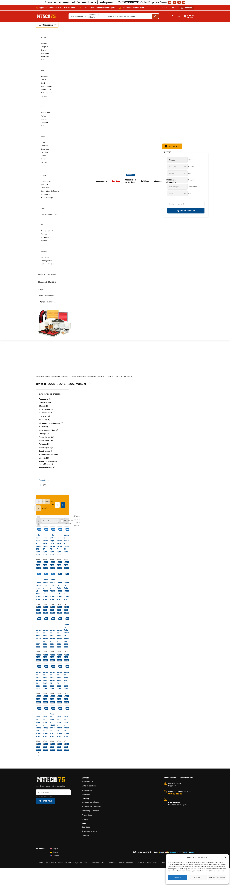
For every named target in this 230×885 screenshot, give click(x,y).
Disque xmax (45, 257)
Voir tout (44, 60)
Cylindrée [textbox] (191, 180)
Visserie (44, 458)
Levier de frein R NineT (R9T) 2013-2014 (45, 680)
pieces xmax (46, 441)
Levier (43, 142)
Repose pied (45, 113)
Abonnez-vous (45, 801)
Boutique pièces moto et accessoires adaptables (88, 376)
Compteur (44, 159)
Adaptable (42, 480)
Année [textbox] (190, 173)
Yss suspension (47, 467)
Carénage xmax (46, 261)
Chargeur (44, 47)
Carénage (45, 402)
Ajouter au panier (38, 565)
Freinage (44, 416)
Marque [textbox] (190, 160)
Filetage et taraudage (49, 214)
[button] (225, 857)
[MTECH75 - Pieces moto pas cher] (46, 16)
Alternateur (45, 56)
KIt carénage (45, 194)
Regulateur (45, 53)
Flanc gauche (46, 181)
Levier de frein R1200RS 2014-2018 (59, 680)
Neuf (41, 485)
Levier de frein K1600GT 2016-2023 (66, 591)
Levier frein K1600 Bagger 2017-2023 (38, 638)
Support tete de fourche (50, 191)
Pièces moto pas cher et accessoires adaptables (52, 376)
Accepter (177, 878)
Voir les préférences (217, 878)
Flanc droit (45, 184)
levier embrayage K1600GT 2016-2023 (45, 546)
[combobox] (190, 160)
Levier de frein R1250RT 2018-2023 (45, 638)
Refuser (197, 878)
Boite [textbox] (189, 193)
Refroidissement (47, 231)
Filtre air (44, 234)
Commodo (44, 146)
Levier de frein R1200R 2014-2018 (66, 680)
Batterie (44, 43)
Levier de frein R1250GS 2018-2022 (38, 680)
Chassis (44, 406)
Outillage (44, 434)
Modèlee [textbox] (191, 166)
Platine (43, 116)
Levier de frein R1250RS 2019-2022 (52, 638)
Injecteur (44, 241)
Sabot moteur (46, 451)
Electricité (45, 413)
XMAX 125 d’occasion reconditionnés (48, 462)
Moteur (43, 427)
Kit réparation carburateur (51, 423)
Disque (43, 80)
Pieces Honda (46, 437)
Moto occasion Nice (48, 430)
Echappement (46, 237)
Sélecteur (44, 123)
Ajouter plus (167, 152)
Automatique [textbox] (192, 187)
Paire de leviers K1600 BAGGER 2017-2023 (52, 725)
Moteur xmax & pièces (49, 264)
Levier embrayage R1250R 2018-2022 (59, 546)
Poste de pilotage (48, 447)
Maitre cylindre (46, 86)
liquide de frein (46, 89)
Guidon (43, 156)
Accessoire (45, 399)
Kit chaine (44, 420)
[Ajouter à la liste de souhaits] (37, 530)
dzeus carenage (47, 198)
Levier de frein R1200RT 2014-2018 (52, 680)
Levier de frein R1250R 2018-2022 (59, 638)
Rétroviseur (45, 149)
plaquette (44, 76)
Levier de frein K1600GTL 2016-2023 (59, 591)
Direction (44, 119)
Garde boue (45, 188)
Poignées (44, 152)
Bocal (43, 83)
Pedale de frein (46, 93)
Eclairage (44, 50)
